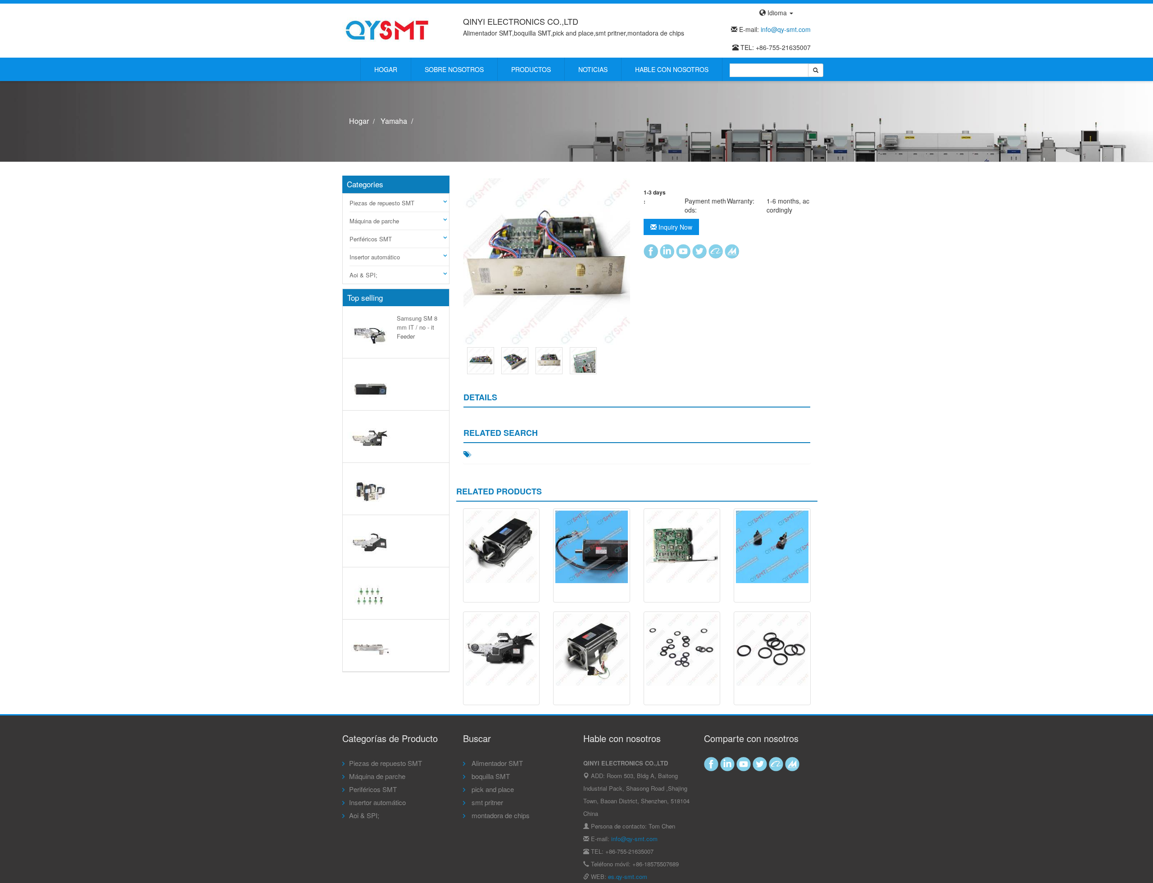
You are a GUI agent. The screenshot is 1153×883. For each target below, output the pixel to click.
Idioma (777, 12)
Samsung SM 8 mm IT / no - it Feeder (417, 327)
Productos (531, 69)
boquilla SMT (490, 776)
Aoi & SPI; (363, 275)
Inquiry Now (674, 226)
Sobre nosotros (454, 69)
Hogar (385, 69)
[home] (387, 29)
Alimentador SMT (496, 763)
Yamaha (394, 121)
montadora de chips (500, 815)
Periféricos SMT (371, 239)
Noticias (593, 69)
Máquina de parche (374, 221)
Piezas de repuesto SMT (382, 203)
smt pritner (486, 802)
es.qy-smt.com (627, 876)
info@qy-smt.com (786, 29)
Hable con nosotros (671, 69)
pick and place (492, 789)
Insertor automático (375, 257)
